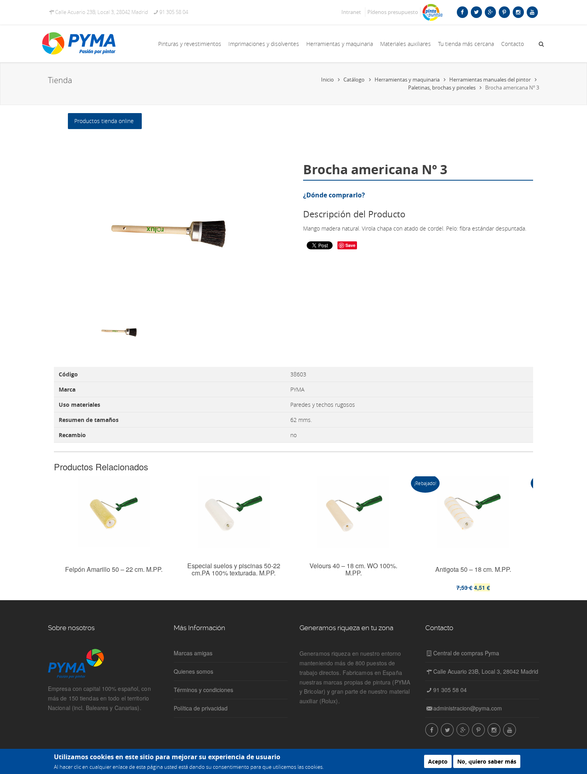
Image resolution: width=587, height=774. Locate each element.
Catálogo (354, 79)
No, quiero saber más (486, 761)
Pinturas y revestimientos (189, 44)
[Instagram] (518, 12)
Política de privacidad (201, 708)
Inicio (327, 79)
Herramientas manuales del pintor (490, 79)
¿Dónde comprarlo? (334, 195)
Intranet (351, 12)
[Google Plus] (490, 12)
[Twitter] (476, 12)
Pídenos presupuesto (392, 12)
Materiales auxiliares (405, 44)
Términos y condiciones (203, 690)
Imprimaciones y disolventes (263, 44)
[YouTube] (532, 12)
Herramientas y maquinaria (339, 44)
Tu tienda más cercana (466, 44)
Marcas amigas (193, 653)
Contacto (512, 44)
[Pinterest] (504, 12)
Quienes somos (193, 671)
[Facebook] (462, 12)
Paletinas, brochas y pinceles (442, 87)
